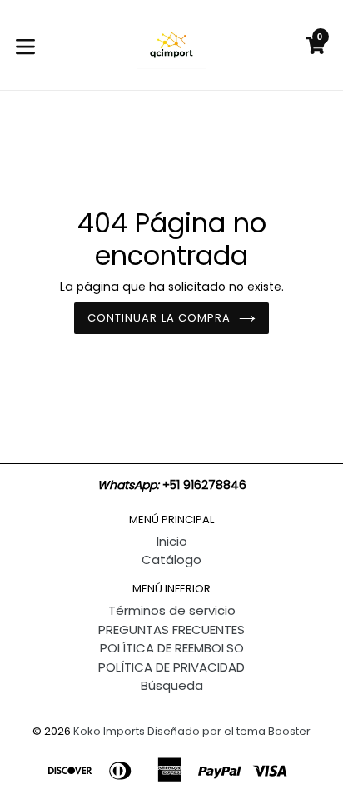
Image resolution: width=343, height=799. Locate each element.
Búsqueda (172, 685)
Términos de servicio (172, 610)
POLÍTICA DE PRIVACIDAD (171, 667)
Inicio (172, 541)
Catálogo (171, 559)
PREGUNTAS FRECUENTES (171, 629)
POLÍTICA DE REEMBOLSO (172, 648)
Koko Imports (109, 731)
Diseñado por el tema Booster (229, 731)
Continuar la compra (159, 318)
